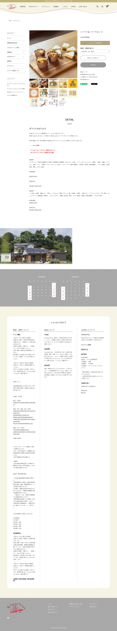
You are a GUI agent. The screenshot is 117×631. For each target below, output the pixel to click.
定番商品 (22, 6)
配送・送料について (53, 606)
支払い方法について (53, 612)
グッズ (9, 38)
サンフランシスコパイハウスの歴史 (16, 88)
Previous (32, 54)
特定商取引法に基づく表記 (87, 74)
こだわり (65, 6)
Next (74, 54)
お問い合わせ (83, 6)
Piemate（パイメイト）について (15, 92)
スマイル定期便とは (12, 95)
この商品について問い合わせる (88, 77)
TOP (10, 20)
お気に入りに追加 (92, 58)
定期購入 (56, 6)
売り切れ (93, 65)
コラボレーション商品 (13, 47)
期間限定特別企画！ (12, 43)
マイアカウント (93, 604)
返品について (84, 72)
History (73, 6)
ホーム (50, 604)
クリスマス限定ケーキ (13, 70)
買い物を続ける (84, 79)
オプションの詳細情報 (95, 43)
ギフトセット (46, 6)
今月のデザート (33, 6)
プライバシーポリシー (74, 606)
